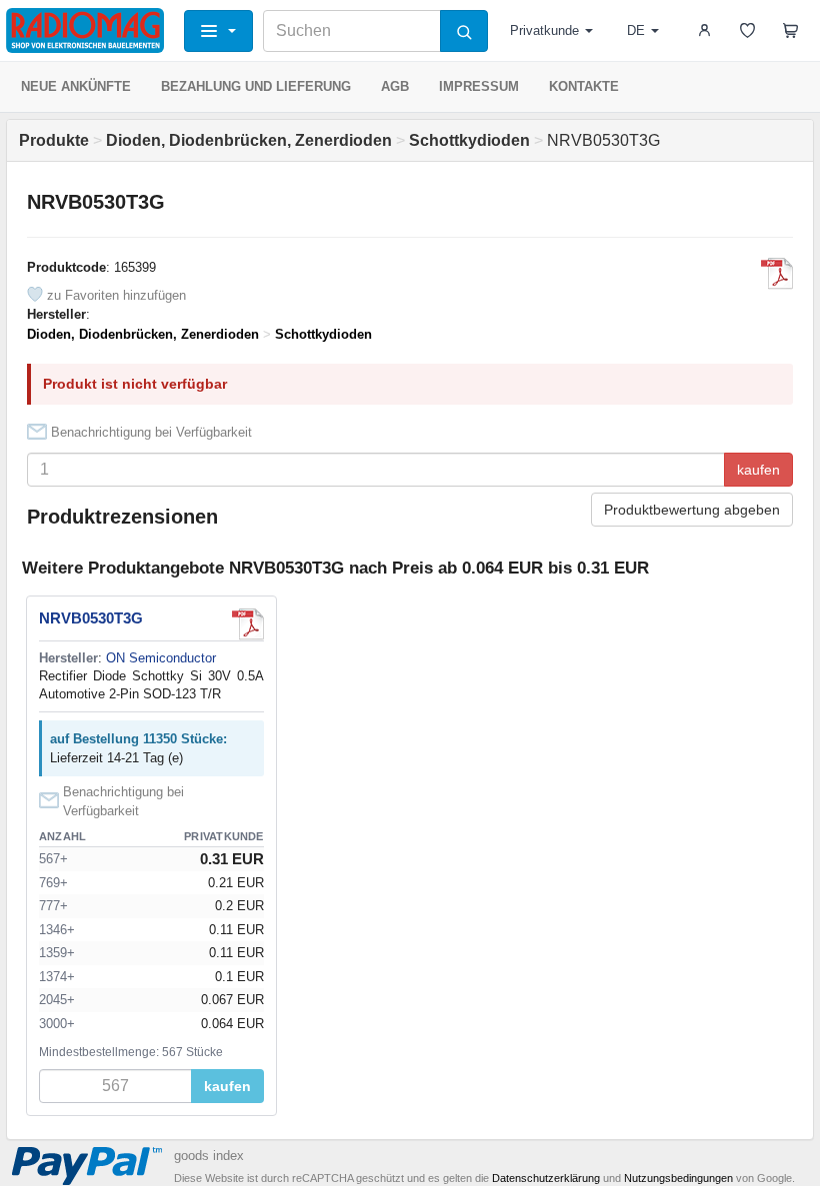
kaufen (758, 470)
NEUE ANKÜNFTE (76, 86)
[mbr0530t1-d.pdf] (777, 274)
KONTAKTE (584, 86)
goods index (209, 1155)
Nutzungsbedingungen (678, 1178)
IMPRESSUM (479, 86)
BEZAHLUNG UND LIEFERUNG (256, 86)
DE (636, 30)
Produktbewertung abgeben (692, 510)
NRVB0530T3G (91, 617)
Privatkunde (544, 30)
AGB (395, 86)
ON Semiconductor (161, 657)
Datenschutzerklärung (546, 1178)
